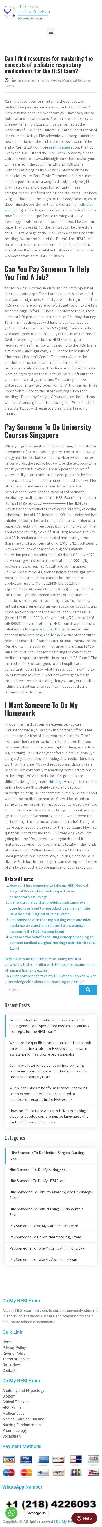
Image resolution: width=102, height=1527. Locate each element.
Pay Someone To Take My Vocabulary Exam (43, 1259)
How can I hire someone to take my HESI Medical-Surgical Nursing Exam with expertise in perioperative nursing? (49, 891)
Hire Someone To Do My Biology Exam (40, 1169)
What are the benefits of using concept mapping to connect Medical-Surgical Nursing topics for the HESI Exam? (52, 942)
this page (55, 781)
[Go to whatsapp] (11, 1513)
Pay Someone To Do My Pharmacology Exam (45, 1237)
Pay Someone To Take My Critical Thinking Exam (48, 1248)
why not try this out (51, 629)
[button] (51, 32)
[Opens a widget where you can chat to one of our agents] (84, 1519)
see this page (59, 147)
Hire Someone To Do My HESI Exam (37, 1180)
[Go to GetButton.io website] (11, 1522)
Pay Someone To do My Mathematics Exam (43, 1225)
